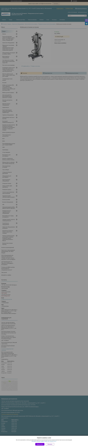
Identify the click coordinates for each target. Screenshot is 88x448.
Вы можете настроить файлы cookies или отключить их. (43, 441)
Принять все (40, 444)
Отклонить (50, 444)
